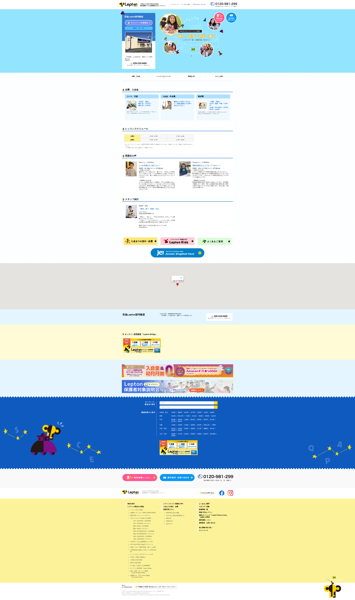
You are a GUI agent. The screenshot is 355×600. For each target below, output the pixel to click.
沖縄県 (173, 435)
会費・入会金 (136, 76)
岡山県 (173, 428)
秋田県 (186, 412)
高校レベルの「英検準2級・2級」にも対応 (143, 547)
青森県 (180, 412)
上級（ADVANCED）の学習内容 (142, 536)
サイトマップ (175, 4)
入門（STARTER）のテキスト (142, 523)
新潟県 (173, 419)
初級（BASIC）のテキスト (141, 528)
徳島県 (173, 430)
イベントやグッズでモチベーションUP (141, 554)
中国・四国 (163, 428)
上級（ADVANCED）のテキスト (142, 539)
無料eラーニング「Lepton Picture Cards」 (213, 516)
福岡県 (173, 434)
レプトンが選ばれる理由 (136, 506)
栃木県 (214, 416)
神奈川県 (180, 416)
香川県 (212, 428)
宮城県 (199, 412)
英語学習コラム (168, 509)
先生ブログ (169, 524)
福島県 (212, 412)
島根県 (193, 428)
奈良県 (199, 425)
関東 (161, 416)
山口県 (199, 428)
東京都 (173, 416)
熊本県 (206, 434)
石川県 (173, 421)
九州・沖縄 (163, 434)
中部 (161, 419)
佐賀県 (186, 434)
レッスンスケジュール (164, 76)
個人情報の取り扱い (205, 527)
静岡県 (199, 419)
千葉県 (188, 416)
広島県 (180, 428)
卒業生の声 (169, 521)
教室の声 (168, 518)
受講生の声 (191, 76)
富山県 (212, 419)
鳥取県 (186, 428)
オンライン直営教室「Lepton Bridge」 (141, 568)
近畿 (161, 425)
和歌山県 (206, 425)
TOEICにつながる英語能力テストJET (141, 541)
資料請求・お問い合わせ (207, 523)
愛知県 (193, 419)
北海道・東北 (164, 412)
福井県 (180, 421)
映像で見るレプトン (205, 512)
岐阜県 (206, 419)
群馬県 (207, 416)
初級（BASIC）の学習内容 (141, 526)
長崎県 (193, 434)
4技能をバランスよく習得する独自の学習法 (143, 512)
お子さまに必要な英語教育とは (175, 515)
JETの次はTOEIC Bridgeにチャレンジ (141, 544)
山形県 (206, 412)
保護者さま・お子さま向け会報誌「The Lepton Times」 (140, 576)
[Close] (181, 278)
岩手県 (193, 412)
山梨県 (186, 419)
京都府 (186, 425)
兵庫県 (180, 425)
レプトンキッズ (173, 503)
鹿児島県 (213, 434)
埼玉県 (194, 416)
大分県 (180, 434)
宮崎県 (199, 434)
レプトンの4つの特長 (136, 510)
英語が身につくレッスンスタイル (140, 515)
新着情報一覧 (203, 509)
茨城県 (201, 416)
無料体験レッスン (205, 520)
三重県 (214, 425)
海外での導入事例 (135, 562)
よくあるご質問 (186, 4)
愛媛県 (206, 428)
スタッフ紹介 (219, 76)
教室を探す (131, 503)
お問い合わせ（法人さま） (200, 4)
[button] (177, 284)
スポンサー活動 (204, 506)
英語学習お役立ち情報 (172, 512)
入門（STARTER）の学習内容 (142, 521)
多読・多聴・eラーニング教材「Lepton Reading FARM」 (139, 571)
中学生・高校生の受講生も (138, 557)
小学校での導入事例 (136, 560)
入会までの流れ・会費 (170, 506)
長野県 (180, 419)
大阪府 (173, 425)
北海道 (173, 412)
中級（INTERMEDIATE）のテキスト (143, 533)
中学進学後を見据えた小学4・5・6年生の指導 (143, 550)
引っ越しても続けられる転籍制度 (140, 565)
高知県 (180, 430)
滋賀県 (193, 425)
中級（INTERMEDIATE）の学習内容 (143, 531)
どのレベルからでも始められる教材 (140, 518)
